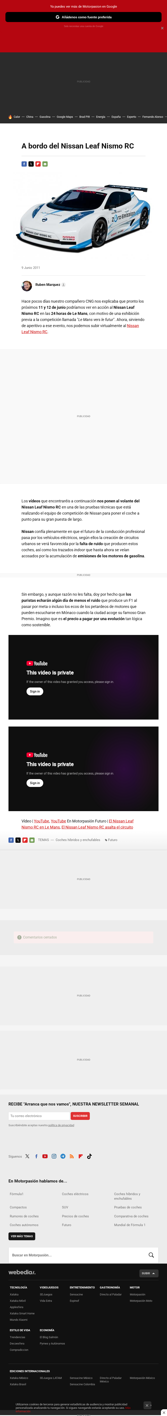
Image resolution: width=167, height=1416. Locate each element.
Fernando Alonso (152, 116)
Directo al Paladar (111, 1294)
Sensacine (76, 1294)
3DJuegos (46, 1294)
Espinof (74, 1300)
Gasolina (45, 116)
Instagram (53, 1155)
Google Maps (65, 116)
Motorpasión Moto (141, 1300)
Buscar (151, 1255)
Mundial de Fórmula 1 (129, 1225)
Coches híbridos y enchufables (78, 840)
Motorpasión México (142, 1378)
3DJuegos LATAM (51, 1378)
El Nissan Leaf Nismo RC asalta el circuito (97, 827)
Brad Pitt (84, 116)
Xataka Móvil (18, 1300)
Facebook (24, 164)
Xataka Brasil (18, 1384)
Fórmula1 (16, 1194)
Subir (146, 1273)
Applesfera (16, 1307)
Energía (100, 116)
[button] (50, 285)
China (29, 116)
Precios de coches (75, 1216)
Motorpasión (137, 1294)
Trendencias (17, 1337)
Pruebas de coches (128, 1207)
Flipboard (38, 164)
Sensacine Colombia (82, 1384)
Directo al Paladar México (111, 1379)
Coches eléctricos (75, 1194)
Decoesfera (17, 1343)
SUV (65, 1207)
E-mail (45, 164)
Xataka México (19, 1378)
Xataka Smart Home (22, 1313)
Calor (17, 116)
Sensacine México (81, 1378)
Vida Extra (46, 1300)
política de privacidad (61, 1125)
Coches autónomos (24, 1225)
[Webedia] (21, 1272)
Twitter (31, 164)
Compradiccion (19, 1349)
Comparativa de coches (131, 1216)
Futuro (112, 840)
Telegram (62, 1155)
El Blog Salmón (49, 1337)
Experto (131, 116)
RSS (71, 1155)
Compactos (18, 1207)
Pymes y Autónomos (52, 1343)
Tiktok (89, 1155)
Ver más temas (22, 1236)
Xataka (14, 1294)
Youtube (45, 1155)
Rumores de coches (24, 1216)
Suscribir (80, 1115)
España (116, 116)
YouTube (41, 821)
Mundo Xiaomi (18, 1319)
